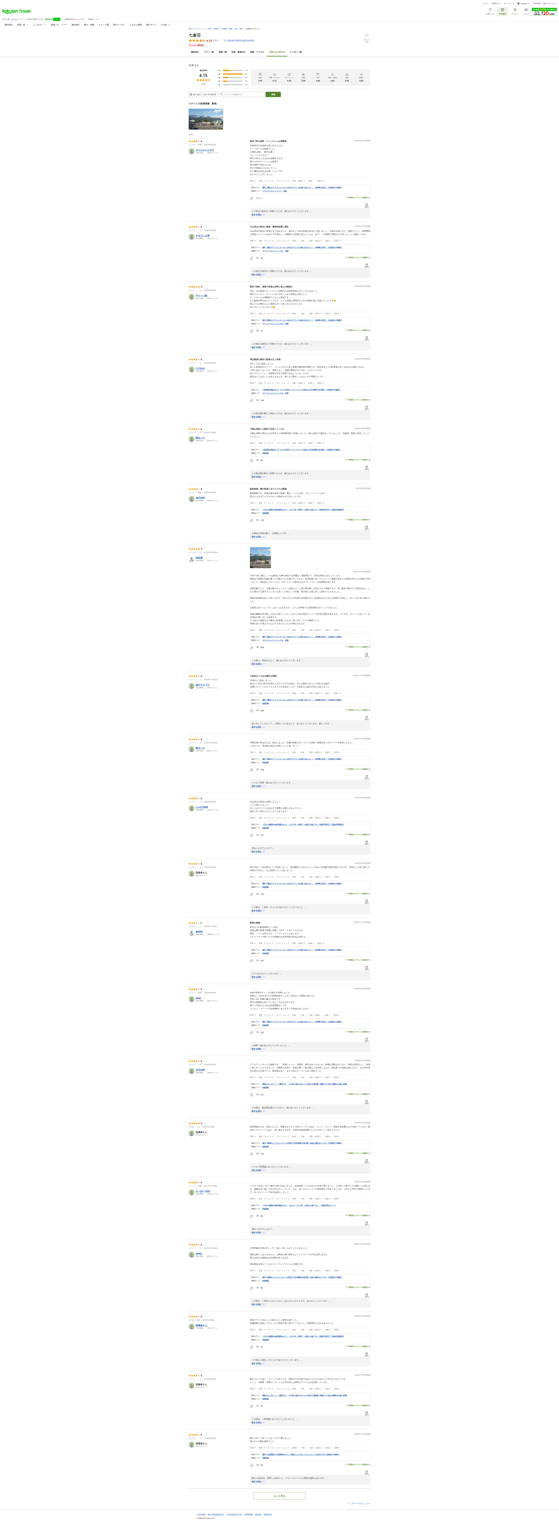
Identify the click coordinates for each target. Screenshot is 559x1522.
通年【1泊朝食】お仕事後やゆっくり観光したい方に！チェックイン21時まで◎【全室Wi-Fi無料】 (301, 1454)
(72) (277, 51)
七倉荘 (195, 35)
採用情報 (249, 1514)
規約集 (258, 1514)
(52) (238, 51)
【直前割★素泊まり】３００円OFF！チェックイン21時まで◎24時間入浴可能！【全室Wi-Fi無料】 (301, 390)
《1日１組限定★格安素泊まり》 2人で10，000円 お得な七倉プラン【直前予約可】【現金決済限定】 (303, 509)
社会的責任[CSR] (234, 1514)
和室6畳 (265, 513)
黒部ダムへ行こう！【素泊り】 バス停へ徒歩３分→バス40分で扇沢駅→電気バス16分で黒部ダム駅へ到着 (304, 1084)
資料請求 (268, 1514)
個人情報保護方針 (216, 1514)
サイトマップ (509, 3)
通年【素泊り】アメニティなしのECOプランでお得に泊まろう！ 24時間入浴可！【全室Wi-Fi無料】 (302, 187)
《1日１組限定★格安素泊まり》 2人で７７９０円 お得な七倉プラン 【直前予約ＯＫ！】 (299, 1205)
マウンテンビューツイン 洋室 (274, 191)
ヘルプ (485, 3)
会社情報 (201, 1514)
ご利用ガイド (495, 3)
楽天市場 (536, 3)
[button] (206, 119)
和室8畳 (265, 453)
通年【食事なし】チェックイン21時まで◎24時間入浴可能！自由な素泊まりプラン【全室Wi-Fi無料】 (302, 1143)
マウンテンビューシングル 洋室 (275, 251)
